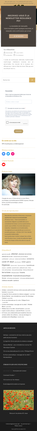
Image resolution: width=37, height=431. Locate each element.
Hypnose (6, 265)
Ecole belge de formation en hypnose (14, 384)
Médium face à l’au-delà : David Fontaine (13, 308)
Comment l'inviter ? (9, 375)
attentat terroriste (7, 256)
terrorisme (6, 272)
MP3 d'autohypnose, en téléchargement (13, 144)
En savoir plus (5, 204)
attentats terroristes (25, 254)
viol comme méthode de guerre (27, 278)
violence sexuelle (7, 280)
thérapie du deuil (15, 272)
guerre (28, 262)
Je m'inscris (18, 36)
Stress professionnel (28, 269)
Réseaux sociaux (18, 425)
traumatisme (7, 275)
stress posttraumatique (17, 269)
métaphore (4, 267)
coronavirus (30, 259)
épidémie (16, 280)
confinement (5, 258)
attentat (14, 254)
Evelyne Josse (9, 52)
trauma (22, 272)
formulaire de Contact (19, 371)
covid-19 (5, 262)
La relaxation (9, 49)
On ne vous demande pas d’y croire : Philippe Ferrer (16, 300)
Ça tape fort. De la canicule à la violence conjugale (15, 294)
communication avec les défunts (20, 256)
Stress (29, 267)
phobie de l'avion (23, 267)
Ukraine (4, 278)
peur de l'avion (15, 267)
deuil (12, 262)
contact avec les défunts (20, 258)
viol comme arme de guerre (13, 278)
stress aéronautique (6, 269)
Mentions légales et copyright (12, 424)
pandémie (9, 267)
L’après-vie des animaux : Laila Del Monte (13, 310)
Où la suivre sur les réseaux (11, 379)
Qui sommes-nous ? (25, 424)
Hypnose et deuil (14, 265)
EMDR (24, 262)
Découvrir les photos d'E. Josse (18, 413)
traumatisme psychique (21, 276)
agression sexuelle (6, 254)
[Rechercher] (32, 80)
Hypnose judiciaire (22, 265)
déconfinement (18, 262)
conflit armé (11, 258)
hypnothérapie (30, 265)
